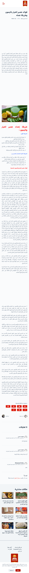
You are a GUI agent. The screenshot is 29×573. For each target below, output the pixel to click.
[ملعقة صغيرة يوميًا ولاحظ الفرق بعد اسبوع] (7, 525)
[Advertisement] (14, 36)
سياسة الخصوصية (17, 549)
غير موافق (11, 570)
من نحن (20, 551)
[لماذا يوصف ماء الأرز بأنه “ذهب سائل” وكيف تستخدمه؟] (7, 510)
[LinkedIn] (8, 406)
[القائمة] (3, 3)
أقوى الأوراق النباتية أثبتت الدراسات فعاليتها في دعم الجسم (21, 502)
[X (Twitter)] (19, 406)
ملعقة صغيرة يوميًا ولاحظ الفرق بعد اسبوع (7, 532)
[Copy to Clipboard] (13, 410)
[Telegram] (25, 410)
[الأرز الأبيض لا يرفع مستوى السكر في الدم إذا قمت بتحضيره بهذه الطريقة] (21, 525)
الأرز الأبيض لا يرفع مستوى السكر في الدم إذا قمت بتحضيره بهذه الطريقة (21, 533)
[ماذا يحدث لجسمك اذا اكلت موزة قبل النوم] (7, 495)
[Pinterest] (13, 406)
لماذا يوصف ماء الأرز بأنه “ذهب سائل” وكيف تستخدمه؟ (7, 517)
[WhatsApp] (19, 410)
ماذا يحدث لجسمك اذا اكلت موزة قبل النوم (8, 501)
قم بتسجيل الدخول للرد (9, 438)
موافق (18, 570)
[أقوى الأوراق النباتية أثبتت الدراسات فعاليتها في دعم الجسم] (21, 495)
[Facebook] (25, 406)
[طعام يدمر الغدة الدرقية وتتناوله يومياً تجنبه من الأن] (21, 510)
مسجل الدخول (17, 478)
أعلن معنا (9, 547)
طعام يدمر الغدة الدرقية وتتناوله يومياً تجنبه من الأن (21, 517)
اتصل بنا (10, 549)
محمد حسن (21, 436)
